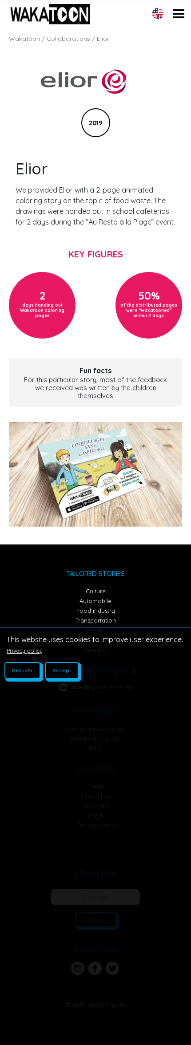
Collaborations (68, 39)
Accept (61, 670)
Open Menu (178, 31)
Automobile (95, 600)
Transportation (96, 620)
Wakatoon (24, 39)
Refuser (22, 670)
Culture (96, 591)
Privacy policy (25, 650)
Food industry (95, 610)
